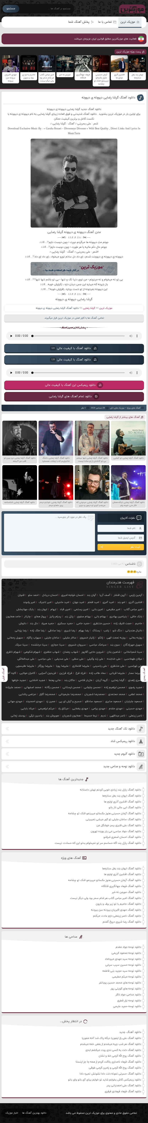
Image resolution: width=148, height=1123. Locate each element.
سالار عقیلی (69, 638)
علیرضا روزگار (45, 666)
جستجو (11, 8)
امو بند (121, 602)
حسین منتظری (101, 623)
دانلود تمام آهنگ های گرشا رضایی (70, 396)
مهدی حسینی (134, 708)
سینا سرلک (21, 645)
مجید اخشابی (37, 680)
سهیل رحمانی (15, 638)
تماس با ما (105, 22)
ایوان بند (42, 609)
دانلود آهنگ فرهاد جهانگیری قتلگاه (121, 886)
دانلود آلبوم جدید (124, 754)
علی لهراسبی (135, 666)
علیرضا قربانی (117, 673)
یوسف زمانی (18, 716)
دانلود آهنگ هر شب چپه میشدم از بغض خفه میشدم (110, 1044)
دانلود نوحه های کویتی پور (126, 989)
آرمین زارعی (135, 595)
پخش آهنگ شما (78, 22)
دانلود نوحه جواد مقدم (128, 947)
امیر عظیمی (113, 609)
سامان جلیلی (52, 638)
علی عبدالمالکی (25, 659)
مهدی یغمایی (80, 708)
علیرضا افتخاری (80, 666)
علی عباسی (44, 659)
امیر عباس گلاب (133, 609)
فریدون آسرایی (47, 673)
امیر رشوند (29, 602)
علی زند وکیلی (95, 659)
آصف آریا (104, 595)
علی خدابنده (114, 659)
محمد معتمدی (116, 694)
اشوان (21, 595)
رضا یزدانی (21, 630)
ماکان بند (69, 680)
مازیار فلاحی (85, 680)
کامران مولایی (27, 673)
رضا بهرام (84, 630)
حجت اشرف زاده (123, 623)
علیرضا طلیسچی (25, 666)
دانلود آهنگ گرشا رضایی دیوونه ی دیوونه (108, 97)
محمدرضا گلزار (47, 694)
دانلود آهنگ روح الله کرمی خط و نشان (120, 1056)
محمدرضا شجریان (94, 694)
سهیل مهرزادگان (132, 645)
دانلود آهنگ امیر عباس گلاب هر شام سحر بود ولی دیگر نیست (105, 898)
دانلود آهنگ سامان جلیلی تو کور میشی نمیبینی (113, 819)
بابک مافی (136, 616)
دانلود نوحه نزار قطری (129, 1000)
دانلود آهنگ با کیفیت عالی (70, 348)
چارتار (27, 616)
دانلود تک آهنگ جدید (121, 729)
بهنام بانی (100, 616)
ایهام (53, 609)
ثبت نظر (135, 547)
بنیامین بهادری (118, 616)
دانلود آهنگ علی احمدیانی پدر (124, 1085)
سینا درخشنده (39, 645)
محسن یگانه (52, 687)
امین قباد (65, 609)
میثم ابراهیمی (46, 708)
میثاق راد (63, 708)
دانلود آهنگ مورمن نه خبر (126, 892)
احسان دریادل (50, 595)
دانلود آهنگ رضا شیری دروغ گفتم (122, 922)
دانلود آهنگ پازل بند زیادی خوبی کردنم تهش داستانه (110, 790)
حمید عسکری (65, 623)
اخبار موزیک (11, 1113)
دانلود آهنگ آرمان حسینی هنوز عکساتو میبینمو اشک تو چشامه (104, 813)
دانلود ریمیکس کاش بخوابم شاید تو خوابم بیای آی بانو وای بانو (104, 1080)
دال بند (34, 623)
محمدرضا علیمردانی (70, 694)
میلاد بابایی (27, 708)
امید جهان (78, 602)
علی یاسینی (100, 666)
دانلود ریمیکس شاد (123, 741)
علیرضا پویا (62, 666)
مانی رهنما (55, 680)
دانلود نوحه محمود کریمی (126, 953)
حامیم (138, 623)
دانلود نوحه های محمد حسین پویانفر (120, 983)
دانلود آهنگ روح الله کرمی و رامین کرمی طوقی (115, 1068)
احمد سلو (33, 595)
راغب (106, 630)
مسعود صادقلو (93, 701)
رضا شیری (69, 630)
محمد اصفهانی (32, 687)
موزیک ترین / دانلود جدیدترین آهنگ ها (131, 8)
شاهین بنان (113, 652)
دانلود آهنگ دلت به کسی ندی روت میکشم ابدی (113, 1050)
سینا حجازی (58, 645)
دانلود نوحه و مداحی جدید (119, 767)
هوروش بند (52, 716)
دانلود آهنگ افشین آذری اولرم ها (122, 802)
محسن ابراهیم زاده (114, 687)
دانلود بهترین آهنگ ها (34, 1113)
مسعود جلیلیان (133, 701)
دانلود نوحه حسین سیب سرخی (123, 965)
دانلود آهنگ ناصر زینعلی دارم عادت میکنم (117, 916)
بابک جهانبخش (25, 609)
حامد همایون (13, 616)
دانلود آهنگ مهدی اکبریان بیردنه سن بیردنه (116, 910)
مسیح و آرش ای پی (70, 701)
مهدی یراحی (98, 708)
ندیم (103, 716)
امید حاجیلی (62, 602)
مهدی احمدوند (34, 701)
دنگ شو (117, 630)
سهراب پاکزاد (33, 638)
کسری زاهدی (135, 680)
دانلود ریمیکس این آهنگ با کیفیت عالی (70, 385)
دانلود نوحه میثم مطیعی (126, 977)
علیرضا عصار (135, 673)
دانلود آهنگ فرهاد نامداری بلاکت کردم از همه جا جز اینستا (108, 1062)
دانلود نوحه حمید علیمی (127, 1006)
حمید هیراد (47, 623)
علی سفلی (78, 659)
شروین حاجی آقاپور (92, 652)
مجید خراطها (19, 680)
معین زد (50, 701)
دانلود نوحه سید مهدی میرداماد (123, 959)
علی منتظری (117, 666)
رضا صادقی (54, 630)
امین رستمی (81, 609)
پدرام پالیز (55, 616)
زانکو (100, 638)
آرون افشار (120, 595)
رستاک (96, 630)
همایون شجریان (71, 716)
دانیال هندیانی (133, 630)
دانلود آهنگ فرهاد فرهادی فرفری (123, 1091)
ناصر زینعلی (135, 716)
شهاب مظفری (51, 652)
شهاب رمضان (70, 652)
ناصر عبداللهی (117, 716)
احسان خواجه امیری (72, 595)
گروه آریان (102, 680)
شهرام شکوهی (32, 652)
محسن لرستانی (71, 687)
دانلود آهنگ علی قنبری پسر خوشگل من (119, 825)
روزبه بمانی (135, 638)
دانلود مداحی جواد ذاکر (128, 995)
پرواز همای (40, 616)
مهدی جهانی (15, 701)
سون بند (115, 645)
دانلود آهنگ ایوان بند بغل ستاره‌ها (121, 796)
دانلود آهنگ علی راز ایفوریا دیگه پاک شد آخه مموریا (111, 1038)
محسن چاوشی (92, 687)
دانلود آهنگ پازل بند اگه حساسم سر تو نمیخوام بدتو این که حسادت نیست (98, 843)
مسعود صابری (113, 701)
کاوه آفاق (10, 673)
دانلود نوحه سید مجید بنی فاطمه (122, 971)
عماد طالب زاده (97, 673)
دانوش (22, 623)
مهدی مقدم (116, 708)
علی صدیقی (61, 659)
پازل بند (69, 616)
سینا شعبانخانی (133, 652)
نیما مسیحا (90, 716)
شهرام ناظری (13, 652)
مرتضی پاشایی (27, 694)
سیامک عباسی (98, 645)
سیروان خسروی (77, 645)
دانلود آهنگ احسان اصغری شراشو (122, 837)
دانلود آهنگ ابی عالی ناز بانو (125, 807)
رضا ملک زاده (37, 630)
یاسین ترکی (35, 716)
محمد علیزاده (13, 687)
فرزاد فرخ (81, 673)
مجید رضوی (135, 687)
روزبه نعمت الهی (116, 638)
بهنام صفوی (84, 616)
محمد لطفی (135, 694)
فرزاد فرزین (65, 673)
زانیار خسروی (87, 638)
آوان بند (91, 595)
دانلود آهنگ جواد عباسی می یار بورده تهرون (116, 831)
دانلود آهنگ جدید (130, 1032)
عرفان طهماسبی (133, 659)
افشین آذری (135, 602)
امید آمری (108, 602)
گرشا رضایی (89, 308)
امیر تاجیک (45, 602)
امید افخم (93, 602)
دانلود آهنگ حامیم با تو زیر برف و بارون (118, 904)
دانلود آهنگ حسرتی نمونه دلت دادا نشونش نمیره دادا (110, 1074)
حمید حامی (83, 623)
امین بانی (97, 609)
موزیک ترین (127, 22)
